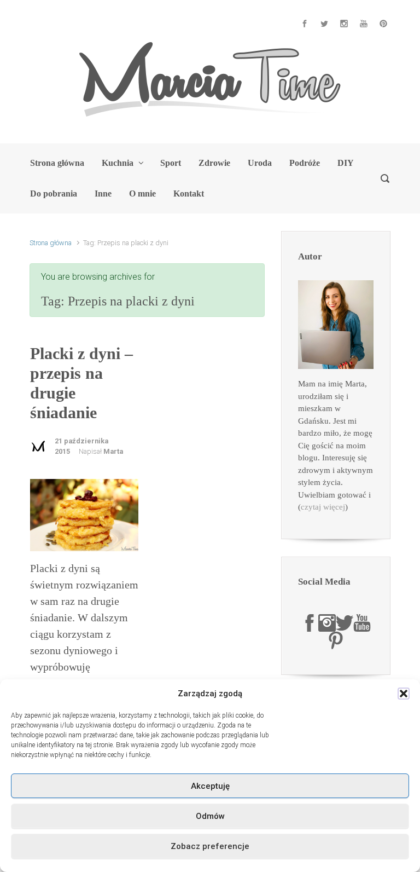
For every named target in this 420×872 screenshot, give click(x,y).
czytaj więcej (323, 507)
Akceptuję (210, 786)
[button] (403, 693)
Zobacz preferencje (210, 846)
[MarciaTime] (309, 622)
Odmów (210, 816)
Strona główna (51, 243)
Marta (113, 451)
